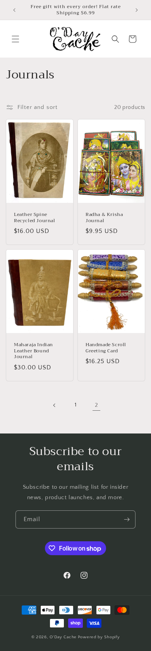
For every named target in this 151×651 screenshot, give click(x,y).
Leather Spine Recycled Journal (34, 218)
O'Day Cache (63, 637)
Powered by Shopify (99, 637)
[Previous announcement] (14, 10)
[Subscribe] (126, 519)
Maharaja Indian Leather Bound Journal (33, 351)
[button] (15, 39)
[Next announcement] (136, 10)
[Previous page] (54, 405)
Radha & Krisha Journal (104, 218)
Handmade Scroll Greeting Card (106, 348)
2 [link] (96, 405)
